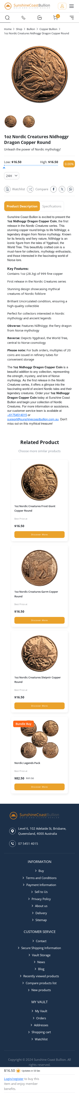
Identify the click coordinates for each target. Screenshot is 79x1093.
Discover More (39, 534)
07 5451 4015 (28, 843)
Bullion (31, 29)
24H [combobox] (9, 176)
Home (8, 29)
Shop (19, 29)
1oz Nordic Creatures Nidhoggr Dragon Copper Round (36, 33)
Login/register (13, 1079)
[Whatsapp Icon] (70, 189)
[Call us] (23, 17)
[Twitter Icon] (62, 189)
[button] (40, 870)
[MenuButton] (71, 17)
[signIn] (62, 6)
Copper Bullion (48, 29)
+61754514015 (17, 415)
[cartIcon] (55, 17)
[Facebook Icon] (53, 189)
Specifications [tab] (51, 206)
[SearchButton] (7, 17)
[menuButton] (71, 6)
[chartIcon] (39, 17)
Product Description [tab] (22, 206)
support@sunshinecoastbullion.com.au (33, 419)
